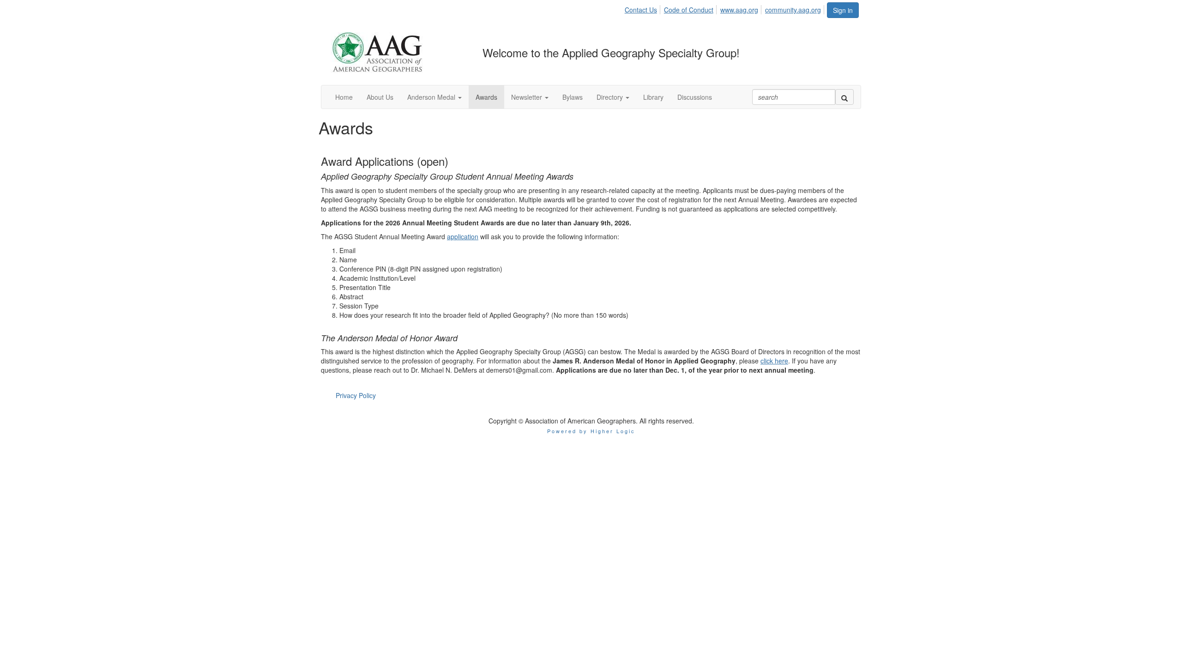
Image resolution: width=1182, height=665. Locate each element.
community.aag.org (793, 9)
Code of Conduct (688, 9)
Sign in (843, 10)
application (462, 236)
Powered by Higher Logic (591, 431)
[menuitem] (643, 8)
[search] (844, 97)
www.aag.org (739, 9)
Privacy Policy (356, 395)
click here (774, 360)
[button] (434, 97)
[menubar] (725, 8)
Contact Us (641, 9)
